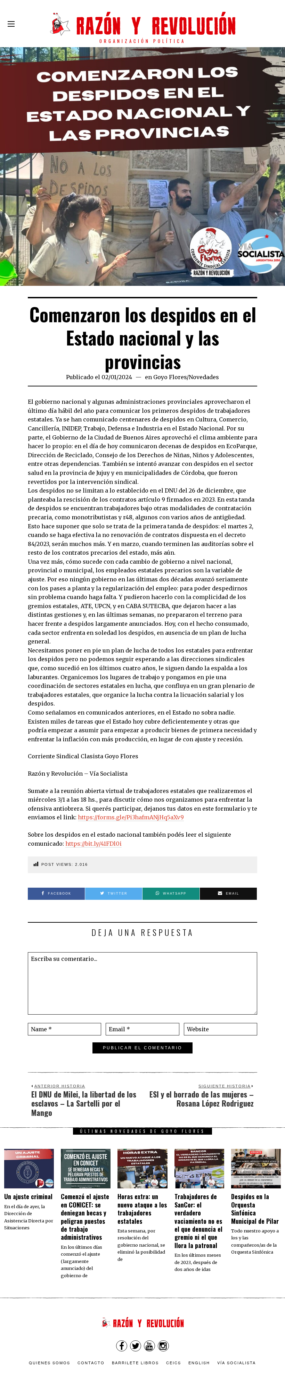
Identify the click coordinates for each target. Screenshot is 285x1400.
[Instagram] (163, 1345)
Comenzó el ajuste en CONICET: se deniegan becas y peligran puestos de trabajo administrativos (85, 1216)
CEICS (173, 1362)
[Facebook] (121, 1345)
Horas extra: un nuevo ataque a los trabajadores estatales (142, 1208)
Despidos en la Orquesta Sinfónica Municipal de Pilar (255, 1208)
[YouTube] (149, 1345)
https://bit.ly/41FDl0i (93, 843)
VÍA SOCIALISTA (236, 1362)
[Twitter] (135, 1345)
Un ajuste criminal (28, 1196)
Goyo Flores (170, 377)
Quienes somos (49, 1362)
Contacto (91, 1362)
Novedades (204, 377)
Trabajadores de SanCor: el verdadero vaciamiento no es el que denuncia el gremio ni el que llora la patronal (198, 1220)
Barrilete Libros (135, 1362)
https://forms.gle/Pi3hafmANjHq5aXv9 (131, 817)
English (199, 1362)
